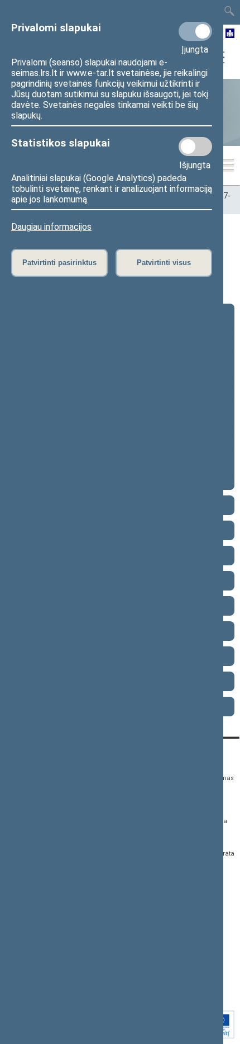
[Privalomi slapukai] (195, 31)
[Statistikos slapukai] (195, 146)
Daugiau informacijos (51, 226)
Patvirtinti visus (164, 262)
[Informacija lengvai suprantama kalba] (230, 34)
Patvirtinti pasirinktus (59, 262)
